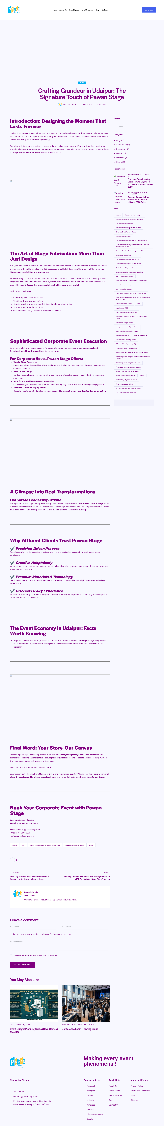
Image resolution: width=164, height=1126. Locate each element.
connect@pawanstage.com (28, 829)
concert (14, 845)
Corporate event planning (123, 236)
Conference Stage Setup (132, 215)
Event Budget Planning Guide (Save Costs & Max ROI (34, 1030)
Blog (82, 83)
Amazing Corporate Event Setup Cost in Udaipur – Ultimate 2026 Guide (139, 199)
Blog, (130, 174)
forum (23, 845)
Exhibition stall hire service (124, 304)
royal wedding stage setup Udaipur (126, 380)
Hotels (119, 162)
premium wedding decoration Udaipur (127, 371)
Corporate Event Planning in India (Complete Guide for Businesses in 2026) (132, 246)
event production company (124, 289)
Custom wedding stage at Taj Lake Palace (128, 264)
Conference (72, 1025)
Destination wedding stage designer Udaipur (129, 272)
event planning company (123, 285)
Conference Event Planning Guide (80, 1029)
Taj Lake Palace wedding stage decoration (128, 388)
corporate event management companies (128, 228)
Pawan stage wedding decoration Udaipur (128, 367)
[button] (13, 859)
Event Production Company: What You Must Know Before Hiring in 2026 (133, 298)
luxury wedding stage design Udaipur (127, 331)
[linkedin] (25, 904)
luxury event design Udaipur (124, 323)
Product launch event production (125, 375)
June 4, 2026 (132, 194)
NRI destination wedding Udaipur (126, 340)
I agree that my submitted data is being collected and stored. (35, 955)
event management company (124, 276)
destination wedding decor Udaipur (126, 268)
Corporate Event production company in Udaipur (130, 251)
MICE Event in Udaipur (122, 335)
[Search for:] (134, 126)
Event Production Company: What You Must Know (131, 293)
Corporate (19, 1025)
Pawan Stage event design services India (128, 363)
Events (28, 1025)
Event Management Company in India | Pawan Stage (131, 281)
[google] (29, 904)
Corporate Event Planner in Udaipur (126, 232)
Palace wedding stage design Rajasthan (128, 344)
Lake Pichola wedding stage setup (126, 312)
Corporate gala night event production (127, 259)
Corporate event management (125, 223)
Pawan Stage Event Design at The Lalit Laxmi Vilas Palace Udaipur (133, 357)
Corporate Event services (123, 255)
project (91, 845)
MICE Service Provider (140, 335)
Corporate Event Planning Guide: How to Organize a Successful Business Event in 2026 (140, 183)
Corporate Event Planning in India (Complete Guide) (131, 240)
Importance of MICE (122, 308)
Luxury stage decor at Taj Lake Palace (127, 327)
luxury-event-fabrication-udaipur (74, 845)
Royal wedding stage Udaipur (125, 384)
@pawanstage (27, 836)
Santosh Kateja (31, 892)
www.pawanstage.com (28, 823)
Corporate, (137, 192)
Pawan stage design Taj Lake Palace (126, 348)
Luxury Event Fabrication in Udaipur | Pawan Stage (45, 845)
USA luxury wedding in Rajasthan (126, 392)
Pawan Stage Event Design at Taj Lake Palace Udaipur (132, 352)
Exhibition (120, 157)
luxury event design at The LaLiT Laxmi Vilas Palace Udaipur (131, 317)
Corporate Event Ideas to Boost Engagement (129, 219)
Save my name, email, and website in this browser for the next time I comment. (42, 934)
